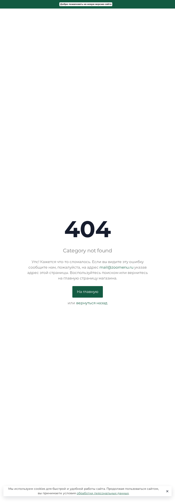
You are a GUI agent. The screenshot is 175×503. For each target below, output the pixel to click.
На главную (87, 292)
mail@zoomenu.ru (116, 267)
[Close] (166, 491)
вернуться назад (91, 303)
